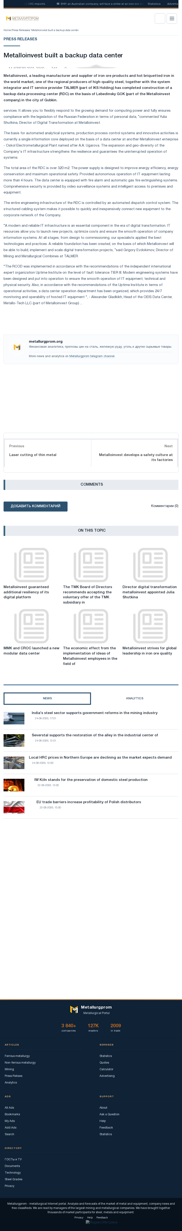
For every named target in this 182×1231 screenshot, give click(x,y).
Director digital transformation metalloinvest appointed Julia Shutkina (150, 592)
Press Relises (13, 1076)
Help (103, 1121)
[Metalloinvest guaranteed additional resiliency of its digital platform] (31, 565)
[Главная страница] (21, 18)
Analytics (11, 1082)
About (103, 1108)
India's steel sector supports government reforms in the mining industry (95, 713)
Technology (13, 1172)
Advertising (107, 1076)
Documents (12, 1166)
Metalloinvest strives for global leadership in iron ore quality (150, 651)
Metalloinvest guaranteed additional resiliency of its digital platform (26, 592)
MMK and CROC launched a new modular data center (31, 651)
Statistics (154, 4)
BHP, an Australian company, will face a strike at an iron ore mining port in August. (107, 4)
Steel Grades (13, 1179)
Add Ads (10, 1127)
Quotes (104, 1062)
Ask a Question (109, 1114)
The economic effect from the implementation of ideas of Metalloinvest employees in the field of (90, 656)
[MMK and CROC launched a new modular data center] (31, 626)
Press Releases (21, 30)
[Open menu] (172, 18)
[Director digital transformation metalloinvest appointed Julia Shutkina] (150, 565)
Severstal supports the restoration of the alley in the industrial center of (95, 735)
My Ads (10, 1121)
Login (160, 18)
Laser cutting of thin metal (32, 455)
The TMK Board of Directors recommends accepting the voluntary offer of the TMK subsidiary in (87, 595)
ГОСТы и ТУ (13, 1159)
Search (9, 1134)
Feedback (106, 1127)
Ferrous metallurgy (17, 1056)
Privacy (9, 1186)
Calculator (106, 1069)
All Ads (9, 1108)
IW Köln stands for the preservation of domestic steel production (91, 780)
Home (7, 30)
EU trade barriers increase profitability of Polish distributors (88, 802)
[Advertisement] (91, 397)
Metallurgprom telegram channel (91, 356)
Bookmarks (12, 1114)
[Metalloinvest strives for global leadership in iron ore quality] (150, 626)
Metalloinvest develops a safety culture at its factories (136, 457)
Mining (9, 1069)
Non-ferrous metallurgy (20, 1062)
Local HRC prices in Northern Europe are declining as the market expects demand (100, 757)
